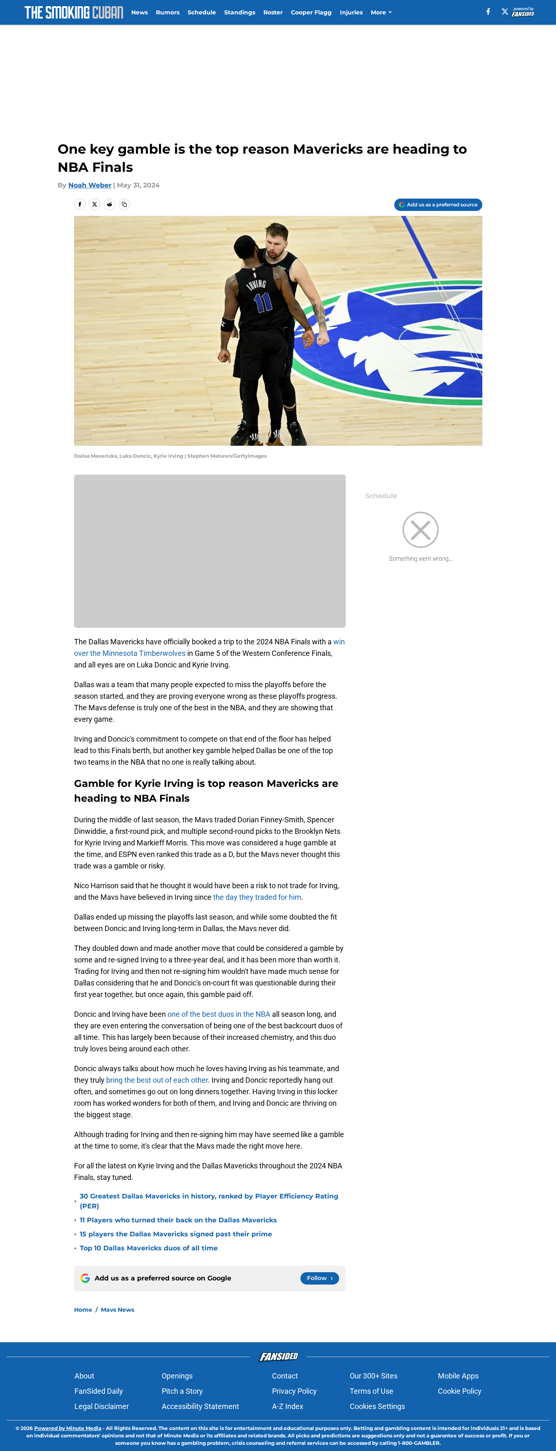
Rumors (167, 12)
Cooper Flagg (311, 12)
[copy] (124, 204)
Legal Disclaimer (101, 1406)
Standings (239, 12)
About (84, 1375)
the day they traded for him (257, 897)
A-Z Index (287, 1406)
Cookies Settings (377, 1406)
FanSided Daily (98, 1391)
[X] (505, 11)
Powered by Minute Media (67, 1428)
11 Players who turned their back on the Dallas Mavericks (178, 1220)
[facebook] (488, 11)
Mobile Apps (458, 1375)
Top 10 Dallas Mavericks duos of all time (149, 1248)
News (139, 12)
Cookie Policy (460, 1391)
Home (83, 1309)
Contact (285, 1375)
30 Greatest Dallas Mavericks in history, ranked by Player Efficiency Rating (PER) (209, 1201)
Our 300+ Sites (374, 1375)
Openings (177, 1375)
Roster (273, 12)
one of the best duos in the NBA (218, 1014)
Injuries (351, 12)
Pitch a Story (182, 1391)
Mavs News (117, 1309)
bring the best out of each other (157, 1080)
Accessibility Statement (200, 1406)
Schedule (202, 12)
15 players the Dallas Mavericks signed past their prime (176, 1234)
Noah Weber (90, 185)
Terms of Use (371, 1391)
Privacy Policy (294, 1391)
